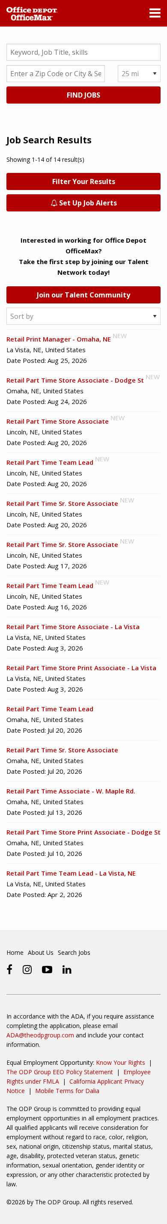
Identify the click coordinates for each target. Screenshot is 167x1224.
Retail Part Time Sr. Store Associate (62, 503)
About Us (41, 952)
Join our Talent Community (83, 295)
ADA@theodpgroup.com (40, 1035)
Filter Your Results (83, 181)
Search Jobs (74, 952)
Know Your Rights (120, 1062)
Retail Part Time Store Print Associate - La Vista (81, 667)
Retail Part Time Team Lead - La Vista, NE (71, 873)
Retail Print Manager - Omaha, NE (58, 339)
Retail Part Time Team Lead (49, 462)
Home (15, 952)
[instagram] (27, 969)
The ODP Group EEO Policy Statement (59, 1072)
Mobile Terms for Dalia (67, 1091)
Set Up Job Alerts (87, 203)
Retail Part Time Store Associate (57, 421)
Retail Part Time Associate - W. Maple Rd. (70, 791)
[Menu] (155, 15)
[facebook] (9, 969)
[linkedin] (67, 969)
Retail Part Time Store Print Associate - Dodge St (83, 832)
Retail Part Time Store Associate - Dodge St (75, 380)
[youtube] (47, 969)
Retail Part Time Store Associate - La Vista (73, 626)
